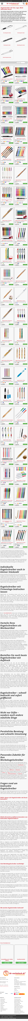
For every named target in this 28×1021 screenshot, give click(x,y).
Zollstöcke (18, 770)
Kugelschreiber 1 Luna (21, 98)
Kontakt (15, 979)
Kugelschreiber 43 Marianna (7, 340)
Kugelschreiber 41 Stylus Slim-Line (7, 280)
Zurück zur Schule (17, 1013)
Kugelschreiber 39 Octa (21, 320)
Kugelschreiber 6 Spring (21, 261)
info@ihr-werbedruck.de (4, 986)
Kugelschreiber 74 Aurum (21, 138)
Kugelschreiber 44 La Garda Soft (7, 98)
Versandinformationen (18, 982)
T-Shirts (3, 772)
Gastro (2, 1004)
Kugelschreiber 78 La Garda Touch (7, 480)
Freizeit (2, 1006)
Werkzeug (2, 1003)
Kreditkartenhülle (21, 959)
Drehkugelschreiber (21, 32)
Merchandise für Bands (18, 1007)
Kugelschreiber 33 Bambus (7, 220)
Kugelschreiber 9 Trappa (21, 340)
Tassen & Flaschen (4, 1002)
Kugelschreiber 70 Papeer (21, 521)
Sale (1, 1011)
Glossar (15, 989)
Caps (9, 772)
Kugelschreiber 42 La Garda (21, 118)
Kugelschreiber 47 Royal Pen (7, 460)
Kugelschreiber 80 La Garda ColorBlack (7, 521)
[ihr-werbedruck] (13, 3)
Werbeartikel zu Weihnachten (19, 1012)
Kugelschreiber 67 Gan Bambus (21, 179)
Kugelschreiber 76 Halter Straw (7, 500)
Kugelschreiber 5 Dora (21, 419)
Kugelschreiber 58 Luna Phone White (7, 200)
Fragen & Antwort (17, 988)
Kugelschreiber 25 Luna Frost (21, 78)
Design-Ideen (3, 999)
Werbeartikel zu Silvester (18, 1011)
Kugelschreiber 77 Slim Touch (21, 500)
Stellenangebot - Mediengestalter (20, 983)
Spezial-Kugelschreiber (7, 57)
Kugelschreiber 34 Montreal (7, 320)
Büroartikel (2, 1000)
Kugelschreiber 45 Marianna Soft (21, 220)
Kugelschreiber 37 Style (7, 179)
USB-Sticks (11, 770)
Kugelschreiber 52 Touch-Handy (7, 240)
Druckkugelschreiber (7, 32)
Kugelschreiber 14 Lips (7, 400)
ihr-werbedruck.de (8, 613)
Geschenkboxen (17, 1004)
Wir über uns (16, 980)
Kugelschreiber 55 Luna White (7, 118)
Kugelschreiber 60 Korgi (21, 400)
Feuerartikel (3, 1001)
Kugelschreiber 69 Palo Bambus (7, 360)
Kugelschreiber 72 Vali (21, 240)
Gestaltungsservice (17, 1000)
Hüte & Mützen (3, 1009)
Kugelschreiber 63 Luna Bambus (21, 360)
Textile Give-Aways (17, 1009)
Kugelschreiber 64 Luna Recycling (7, 419)
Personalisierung (17, 999)
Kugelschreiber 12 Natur (7, 159)
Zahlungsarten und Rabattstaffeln (20, 981)
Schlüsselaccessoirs (4, 1008)
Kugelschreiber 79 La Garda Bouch (7, 542)
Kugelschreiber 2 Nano (21, 199)
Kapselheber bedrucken (18, 1005)
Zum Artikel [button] (10, 82)
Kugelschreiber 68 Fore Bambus (21, 280)
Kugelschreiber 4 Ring (7, 439)
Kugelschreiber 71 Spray (21, 439)
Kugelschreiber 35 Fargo (21, 460)
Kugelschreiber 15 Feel (7, 138)
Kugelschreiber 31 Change (21, 480)
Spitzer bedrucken (17, 1008)
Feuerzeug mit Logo (17, 1003)
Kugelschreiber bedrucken (18, 1006)
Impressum (16, 990)
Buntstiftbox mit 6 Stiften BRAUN (7, 960)
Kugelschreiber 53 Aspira (7, 380)
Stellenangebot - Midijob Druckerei (20, 984)
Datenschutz (6, 1016)
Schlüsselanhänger (12, 773)
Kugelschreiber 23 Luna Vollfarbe (7, 78)
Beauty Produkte (17, 1002)
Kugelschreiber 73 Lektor (21, 159)
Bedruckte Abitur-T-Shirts (18, 1001)
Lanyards (20, 773)
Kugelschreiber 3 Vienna (21, 300)
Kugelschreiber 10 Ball (21, 380)
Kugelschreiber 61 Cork (7, 300)
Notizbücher (21, 765)
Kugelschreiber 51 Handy (7, 261)
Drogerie (2, 1007)
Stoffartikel (2, 1005)
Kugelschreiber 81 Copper (21, 542)
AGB (2, 1016)
